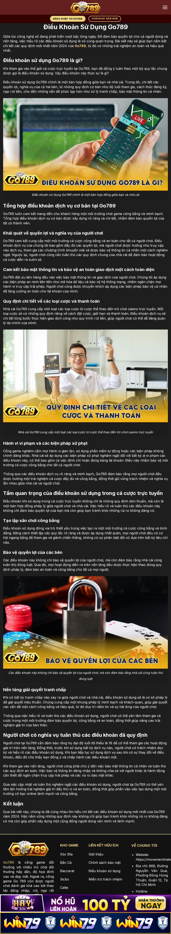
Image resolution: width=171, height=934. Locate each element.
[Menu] (165, 7)
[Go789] (85, 7)
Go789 (8, 862)
